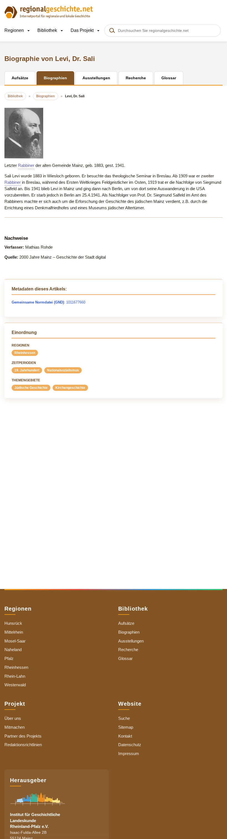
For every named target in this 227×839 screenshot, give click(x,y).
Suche (124, 718)
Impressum (128, 753)
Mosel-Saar (14, 641)
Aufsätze (126, 623)
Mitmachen (14, 727)
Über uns (12, 718)
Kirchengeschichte (70, 388)
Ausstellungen (131, 641)
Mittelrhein (13, 632)
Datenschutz (129, 744)
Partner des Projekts (23, 736)
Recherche (128, 649)
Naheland (13, 649)
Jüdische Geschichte (31, 388)
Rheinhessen (24, 353)
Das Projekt (83, 30)
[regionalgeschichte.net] (48, 11)
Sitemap (125, 727)
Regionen (14, 30)
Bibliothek (47, 30)
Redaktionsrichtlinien (23, 744)
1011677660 (75, 302)
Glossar (125, 658)
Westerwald (15, 684)
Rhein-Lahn (14, 676)
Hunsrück (13, 623)
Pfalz (9, 658)
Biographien (129, 632)
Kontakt (125, 736)
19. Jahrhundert (26, 370)
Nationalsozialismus (63, 370)
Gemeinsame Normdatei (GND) (38, 302)
